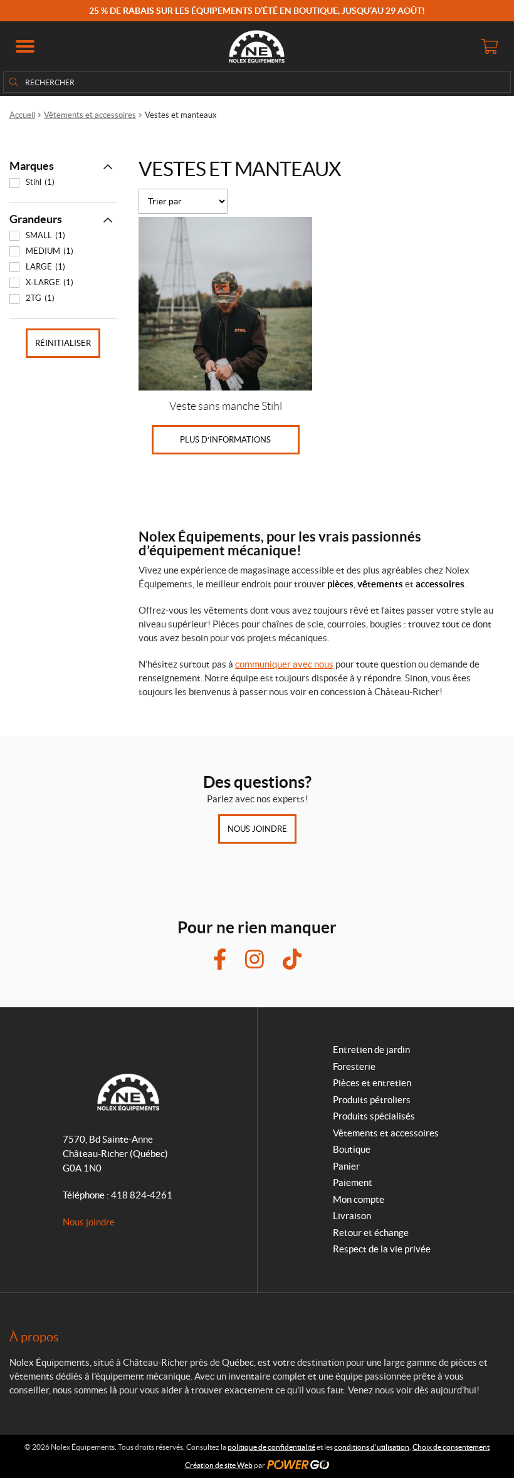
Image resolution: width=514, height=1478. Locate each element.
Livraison (352, 1215)
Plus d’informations (225, 439)
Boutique (351, 1149)
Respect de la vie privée (382, 1249)
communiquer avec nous (284, 664)
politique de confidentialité (271, 1447)
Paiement (352, 1182)
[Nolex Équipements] (257, 46)
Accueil (22, 115)
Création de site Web (219, 1465)
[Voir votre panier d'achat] (489, 46)
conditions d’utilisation (371, 1447)
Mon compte (358, 1199)
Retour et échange (371, 1232)
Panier (346, 1166)
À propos (34, 1337)
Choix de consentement (451, 1447)
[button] (25, 46)
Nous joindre (257, 829)
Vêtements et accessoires (90, 115)
